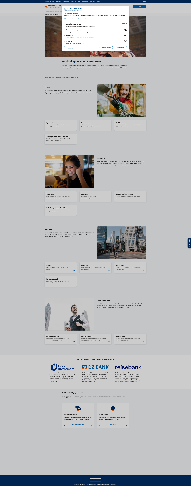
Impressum (81, 19)
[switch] (125, 30)
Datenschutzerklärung (70, 19)
